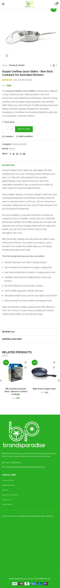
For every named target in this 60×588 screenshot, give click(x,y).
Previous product (51, 65)
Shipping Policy (8, 485)
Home (4, 65)
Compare (9, 137)
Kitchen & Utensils (17, 65)
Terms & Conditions (10, 495)
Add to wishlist (26, 137)
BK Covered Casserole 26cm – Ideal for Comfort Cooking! (15, 391)
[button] (25, 367)
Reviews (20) (8, 331)
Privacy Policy (8, 480)
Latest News (7, 504)
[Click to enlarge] (7, 55)
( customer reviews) (23, 80)
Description (8, 165)
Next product (56, 65)
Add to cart (24, 129)
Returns (5, 490)
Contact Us (6, 499)
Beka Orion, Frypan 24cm (44, 388)
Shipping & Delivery (12, 339)
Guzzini (12, 149)
